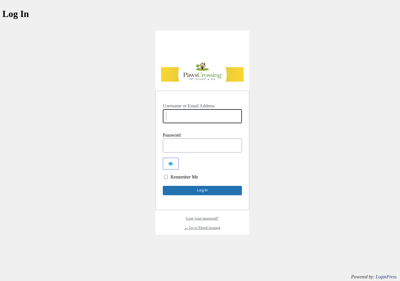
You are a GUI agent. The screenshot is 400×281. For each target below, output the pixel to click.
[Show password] (171, 163)
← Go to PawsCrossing (202, 227)
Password (172, 135)
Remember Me (184, 176)
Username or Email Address (189, 105)
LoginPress (386, 276)
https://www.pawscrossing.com (202, 73)
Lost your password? (202, 218)
